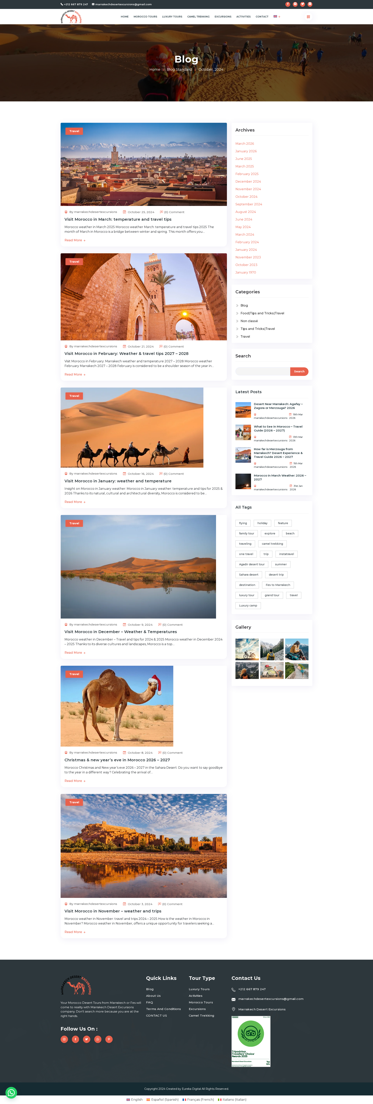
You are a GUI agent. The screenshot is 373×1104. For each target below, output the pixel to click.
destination (247, 585)
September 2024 (248, 204)
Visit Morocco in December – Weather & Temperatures (120, 631)
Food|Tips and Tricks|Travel (262, 313)
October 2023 (246, 265)
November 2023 (248, 257)
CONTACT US (156, 1015)
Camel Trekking (198, 16)
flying (243, 523)
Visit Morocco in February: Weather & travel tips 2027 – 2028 (126, 353)
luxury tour (246, 595)
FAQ (149, 1002)
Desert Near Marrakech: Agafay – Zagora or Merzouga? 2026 (278, 406)
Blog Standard (179, 69)
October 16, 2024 (140, 474)
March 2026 (244, 144)
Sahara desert (248, 574)
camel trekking (272, 543)
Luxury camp (248, 605)
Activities (243, 16)
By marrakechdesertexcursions (93, 212)
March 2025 (244, 166)
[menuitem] (275, 16)
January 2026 (246, 151)
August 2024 (245, 212)
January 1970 (245, 272)
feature (283, 523)
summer (281, 564)
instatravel (286, 554)
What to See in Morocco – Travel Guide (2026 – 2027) (278, 428)
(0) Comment (174, 212)
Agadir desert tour (252, 564)
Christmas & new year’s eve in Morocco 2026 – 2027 (117, 760)
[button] (11, 1093)
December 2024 (248, 181)
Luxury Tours (172, 16)
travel (294, 595)
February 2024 (247, 242)
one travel (246, 554)
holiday (262, 523)
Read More (73, 240)
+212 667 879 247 (76, 4)
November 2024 (248, 189)
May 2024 (243, 227)
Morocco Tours (145, 16)
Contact (262, 16)
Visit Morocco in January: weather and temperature (118, 481)
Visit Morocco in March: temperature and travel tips (118, 219)
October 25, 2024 (140, 212)
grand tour (272, 595)
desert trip (276, 574)
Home (125, 16)
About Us (153, 996)
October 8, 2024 (140, 753)
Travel (74, 131)
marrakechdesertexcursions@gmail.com (123, 4)
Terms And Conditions (163, 1009)
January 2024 (246, 250)
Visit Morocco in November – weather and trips (112, 911)
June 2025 (243, 159)
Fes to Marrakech (278, 585)
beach (290, 533)
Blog (244, 305)
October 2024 (246, 197)
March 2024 (244, 234)
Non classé (249, 321)
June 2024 (243, 219)
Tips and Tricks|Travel (258, 329)
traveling (245, 543)
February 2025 (247, 174)
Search (243, 356)
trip (266, 554)
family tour (246, 533)
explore (270, 533)
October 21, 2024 (140, 346)
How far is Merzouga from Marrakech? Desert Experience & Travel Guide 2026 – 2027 (278, 453)
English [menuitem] (137, 1099)
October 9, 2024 (140, 625)
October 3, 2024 (139, 904)
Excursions (223, 16)
